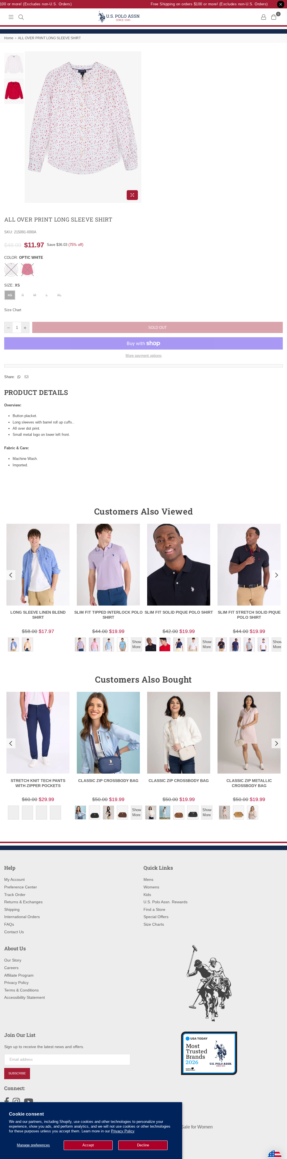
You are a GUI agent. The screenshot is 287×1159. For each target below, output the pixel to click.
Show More (136, 644)
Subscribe (17, 1073)
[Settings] (263, 17)
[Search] (21, 17)
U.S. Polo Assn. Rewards (166, 902)
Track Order (15, 894)
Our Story (12, 960)
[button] (10, 575)
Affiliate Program (19, 975)
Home (8, 38)
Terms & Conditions (21, 990)
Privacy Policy (123, 1131)
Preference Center (20, 887)
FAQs (9, 924)
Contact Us (14, 932)
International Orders (22, 916)
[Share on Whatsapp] (19, 377)
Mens (148, 879)
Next (137, 127)
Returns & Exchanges (23, 902)
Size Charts (154, 924)
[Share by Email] (27, 377)
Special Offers (156, 916)
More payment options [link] (144, 355)
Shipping (12, 909)
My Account (14, 879)
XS (10, 295)
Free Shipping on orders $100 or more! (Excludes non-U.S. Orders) (202, 4)
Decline (143, 1145)
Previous (29, 127)
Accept (88, 1145)
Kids (147, 894)
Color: (23, 257)
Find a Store (154, 909)
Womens (151, 887)
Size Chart (12, 310)
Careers (11, 967)
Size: (12, 285)
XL (59, 295)
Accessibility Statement (24, 997)
